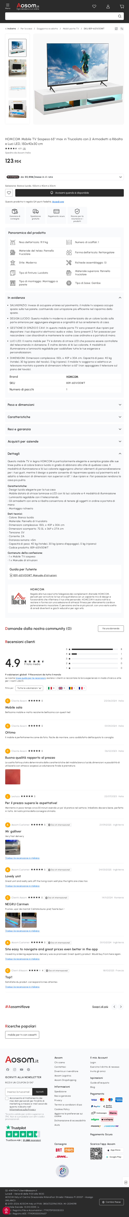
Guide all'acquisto (99, 1082)
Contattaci (60, 1067)
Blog (92, 1087)
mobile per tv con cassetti (22, 1034)
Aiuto (57, 1125)
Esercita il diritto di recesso (104, 1067)
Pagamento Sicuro (101, 1134)
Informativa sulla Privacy (23, 1109)
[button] (64, 297)
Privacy (58, 1100)
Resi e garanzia (62, 1096)
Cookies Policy (62, 1109)
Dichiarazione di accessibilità (70, 1120)
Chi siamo (59, 1062)
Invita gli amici (98, 1071)
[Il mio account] (108, 6)
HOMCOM (72, 376)
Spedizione (60, 1091)
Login (93, 1062)
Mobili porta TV (71, 28)
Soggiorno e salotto (47, 28)
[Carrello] (122, 7)
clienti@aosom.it (28, 1190)
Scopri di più (100, 1006)
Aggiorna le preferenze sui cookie (68, 1115)
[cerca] (120, 16)
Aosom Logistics (62, 1075)
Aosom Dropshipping (65, 1080)
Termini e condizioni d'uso (68, 1104)
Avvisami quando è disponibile (72, 192)
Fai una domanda (111, 628)
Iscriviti (40, 1091)
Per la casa (26, 28)
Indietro (11, 28)
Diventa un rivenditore (66, 1071)
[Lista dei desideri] (94, 7)
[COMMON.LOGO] (27, 6)
